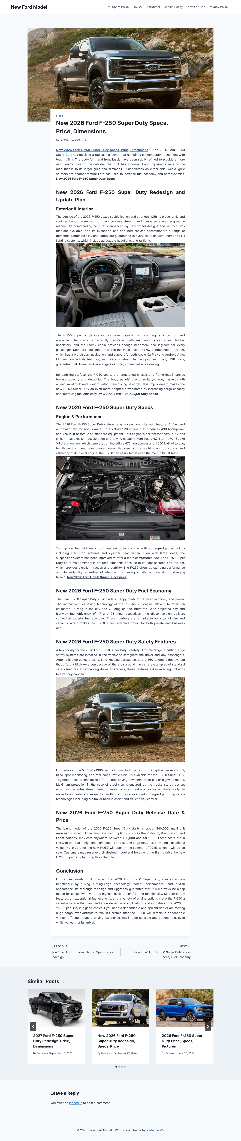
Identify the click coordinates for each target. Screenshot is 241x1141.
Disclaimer (153, 7)
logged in (75, 1103)
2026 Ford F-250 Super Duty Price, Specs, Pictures (182, 1041)
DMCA (137, 7)
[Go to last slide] (33, 1026)
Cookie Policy (173, 7)
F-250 (59, 116)
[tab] (116, 1067)
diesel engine (70, 443)
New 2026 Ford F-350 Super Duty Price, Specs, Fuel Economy (162, 952)
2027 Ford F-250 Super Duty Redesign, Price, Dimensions (53, 1041)
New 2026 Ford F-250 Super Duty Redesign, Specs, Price (117, 1041)
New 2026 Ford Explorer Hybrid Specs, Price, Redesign (82, 952)
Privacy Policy (218, 7)
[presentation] (56, 1008)
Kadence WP (155, 1130)
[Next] (208, 1026)
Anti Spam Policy (117, 7)
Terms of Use (195, 7)
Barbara (64, 139)
